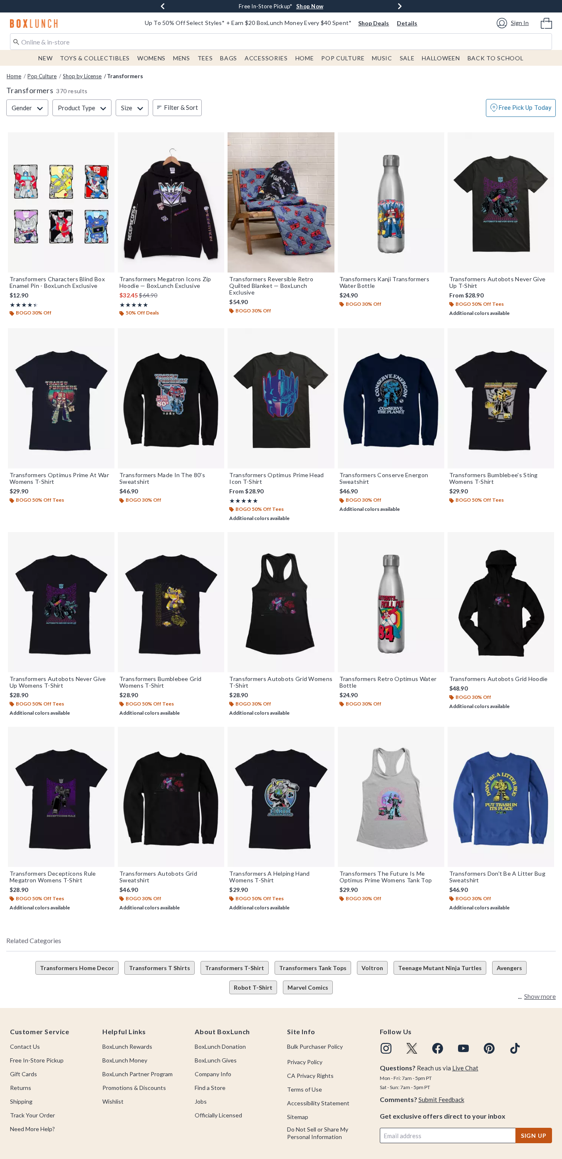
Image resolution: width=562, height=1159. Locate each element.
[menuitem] (546, 22)
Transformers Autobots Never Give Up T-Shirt (497, 282)
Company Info (213, 1073)
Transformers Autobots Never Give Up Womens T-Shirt (58, 682)
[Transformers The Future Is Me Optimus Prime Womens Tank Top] (391, 797)
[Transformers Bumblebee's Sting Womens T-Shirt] (501, 398)
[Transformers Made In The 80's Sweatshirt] (171, 398)
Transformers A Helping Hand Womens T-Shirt (269, 877)
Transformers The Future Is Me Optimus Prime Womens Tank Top (385, 877)
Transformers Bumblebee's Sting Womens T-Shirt (493, 478)
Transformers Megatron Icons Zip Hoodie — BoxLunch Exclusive (165, 282)
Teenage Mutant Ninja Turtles (440, 967)
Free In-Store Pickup (37, 1060)
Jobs (201, 1101)
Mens (181, 58)
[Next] (400, 6)
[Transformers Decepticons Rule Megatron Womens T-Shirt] (61, 797)
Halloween (441, 58)
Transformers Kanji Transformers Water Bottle (384, 282)
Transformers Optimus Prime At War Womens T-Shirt (59, 478)
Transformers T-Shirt (234, 967)
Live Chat (465, 1068)
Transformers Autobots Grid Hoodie (498, 679)
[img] (386, 1048)
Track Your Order (32, 1115)
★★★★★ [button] (22, 304)
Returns (20, 1087)
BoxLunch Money (124, 1060)
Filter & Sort (181, 107)
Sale (407, 58)
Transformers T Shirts (159, 967)
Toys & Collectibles (95, 58)
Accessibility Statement (318, 1103)
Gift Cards (23, 1073)
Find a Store (210, 1087)
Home (304, 58)
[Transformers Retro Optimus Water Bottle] (391, 602)
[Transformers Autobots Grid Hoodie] (501, 602)
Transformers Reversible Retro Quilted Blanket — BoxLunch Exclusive (271, 286)
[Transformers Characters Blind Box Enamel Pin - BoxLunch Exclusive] (61, 202)
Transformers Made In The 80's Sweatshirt (162, 478)
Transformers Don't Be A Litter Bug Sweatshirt (497, 877)
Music (382, 58)
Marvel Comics (307, 987)
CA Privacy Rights (310, 1075)
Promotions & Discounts (134, 1087)
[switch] (521, 108)
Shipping (21, 1101)
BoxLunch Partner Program (137, 1073)
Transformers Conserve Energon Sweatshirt (383, 478)
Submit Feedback (441, 1099)
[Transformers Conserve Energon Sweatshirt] (391, 398)
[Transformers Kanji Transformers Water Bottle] (391, 202)
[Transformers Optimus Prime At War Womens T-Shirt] (61, 398)
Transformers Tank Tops (313, 967)
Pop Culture (342, 58)
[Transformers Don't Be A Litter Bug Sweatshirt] (501, 797)
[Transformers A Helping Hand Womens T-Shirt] (281, 797)
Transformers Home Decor (77, 967)
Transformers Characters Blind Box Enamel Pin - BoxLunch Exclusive (57, 282)
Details (407, 23)
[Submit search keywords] (16, 41)
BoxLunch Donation (220, 1046)
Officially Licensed (218, 1115)
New (45, 58)
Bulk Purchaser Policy (315, 1046)
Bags (228, 58)
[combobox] (281, 41)
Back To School (496, 58)
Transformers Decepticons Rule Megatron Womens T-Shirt (53, 877)
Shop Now (309, 6)
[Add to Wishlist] (106, 140)
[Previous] (162, 6)
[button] (514, 23)
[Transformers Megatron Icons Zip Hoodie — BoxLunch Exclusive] (171, 202)
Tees (205, 58)
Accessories (266, 58)
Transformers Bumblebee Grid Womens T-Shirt (160, 682)
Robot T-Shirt (253, 987)
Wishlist (113, 1101)
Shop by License (82, 76)
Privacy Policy (304, 1061)
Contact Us (25, 1046)
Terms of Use (304, 1089)
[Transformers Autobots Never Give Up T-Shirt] (501, 202)
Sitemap (297, 1116)
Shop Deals (373, 23)
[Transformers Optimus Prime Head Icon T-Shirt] (281, 398)
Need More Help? (32, 1128)
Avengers (509, 967)
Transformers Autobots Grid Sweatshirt (158, 877)
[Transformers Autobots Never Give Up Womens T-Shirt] (61, 602)
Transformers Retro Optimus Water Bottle (388, 682)
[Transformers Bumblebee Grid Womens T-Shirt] (171, 602)
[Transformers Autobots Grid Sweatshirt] (171, 797)
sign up (534, 1135)
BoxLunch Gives (216, 1060)
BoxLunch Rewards (127, 1046)
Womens (151, 58)
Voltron (372, 967)
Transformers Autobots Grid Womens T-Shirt (280, 682)
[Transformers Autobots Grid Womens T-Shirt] (281, 602)
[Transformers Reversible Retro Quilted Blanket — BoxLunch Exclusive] (281, 202)
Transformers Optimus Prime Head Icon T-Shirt (276, 478)
